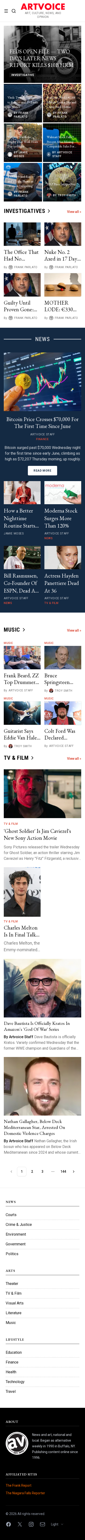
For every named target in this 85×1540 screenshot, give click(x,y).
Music (8, 643)
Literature (13, 1313)
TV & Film (11, 823)
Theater (12, 1283)
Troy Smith (63, 690)
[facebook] (8, 1524)
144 (63, 1171)
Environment (16, 1234)
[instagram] (31, 1524)
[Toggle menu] (6, 11)
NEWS (42, 339)
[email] (42, 1524)
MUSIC (12, 629)
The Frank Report (18, 1485)
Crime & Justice (19, 1224)
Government (16, 1244)
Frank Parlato (26, 267)
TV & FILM (16, 758)
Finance (12, 1362)
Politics (12, 1254)
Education (14, 1352)
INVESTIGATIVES (24, 211)
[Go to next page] (73, 1171)
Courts (11, 1215)
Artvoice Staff (20, 690)
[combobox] (59, 1524)
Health (11, 1372)
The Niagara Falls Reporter (25, 1493)
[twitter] (20, 1524)
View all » (74, 212)
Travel (11, 1391)
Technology (15, 1381)
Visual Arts (15, 1303)
